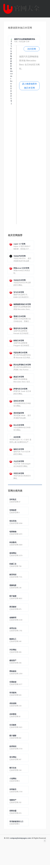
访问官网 (31, 49)
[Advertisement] (29, 158)
